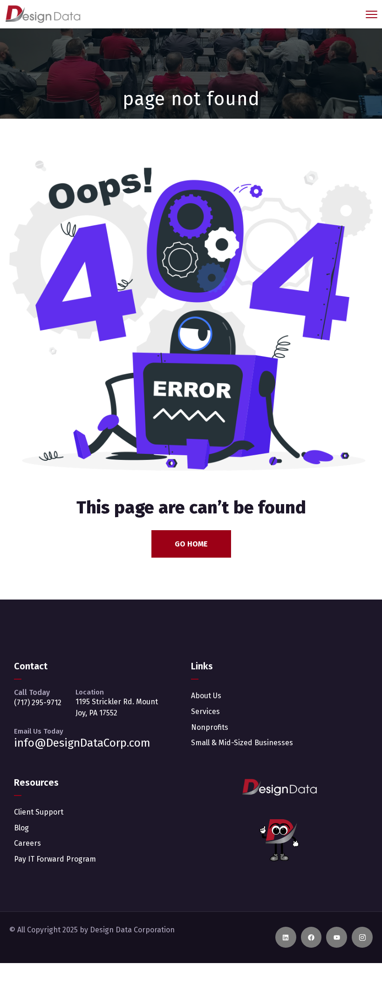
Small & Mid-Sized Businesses (242, 742)
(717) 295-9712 (37, 702)
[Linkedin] (285, 937)
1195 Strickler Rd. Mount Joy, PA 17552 (116, 707)
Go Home (191, 543)
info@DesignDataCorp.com (82, 742)
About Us (206, 695)
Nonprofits (209, 727)
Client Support (38, 812)
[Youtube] (336, 937)
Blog (21, 827)
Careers (27, 843)
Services (205, 711)
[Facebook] (311, 937)
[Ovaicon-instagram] (362, 937)
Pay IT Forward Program (55, 859)
